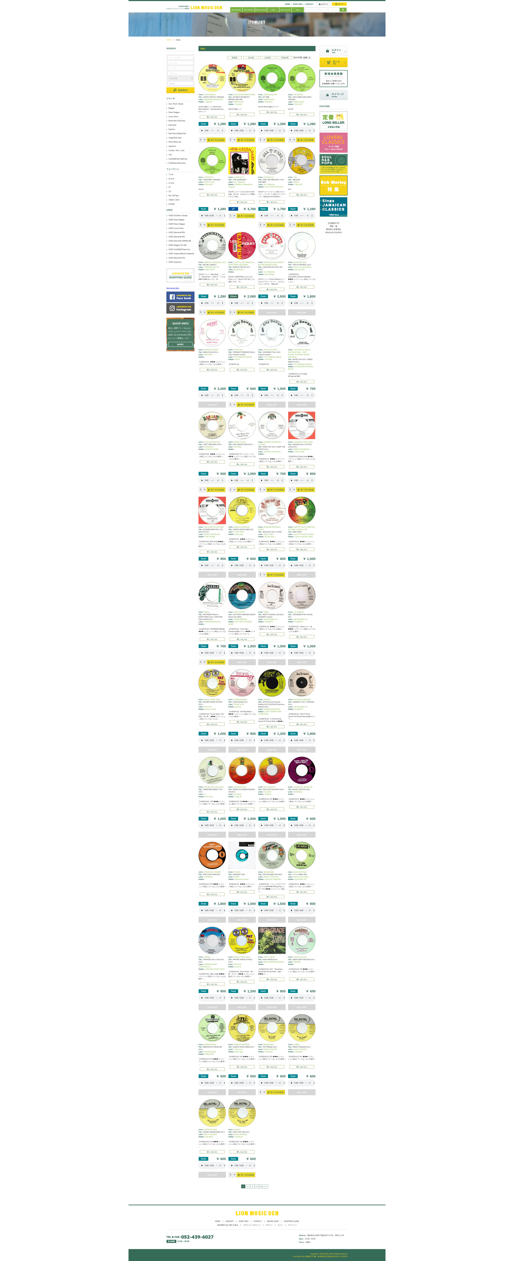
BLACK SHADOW (270, 1049)
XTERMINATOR (210, 267)
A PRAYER (209, 969)
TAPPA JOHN (308, 442)
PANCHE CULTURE (216, 527)
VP (218, 267)
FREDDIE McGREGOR (272, 442)
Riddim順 (284, 58)
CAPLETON (238, 350)
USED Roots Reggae (177, 224)
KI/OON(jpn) (298, 792)
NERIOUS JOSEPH (211, 350)
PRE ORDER (248, 10)
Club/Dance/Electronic (177, 163)
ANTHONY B (208, 177)
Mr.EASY (237, 1130)
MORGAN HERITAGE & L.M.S (215, 262)
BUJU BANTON (269, 787)
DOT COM (209, 797)
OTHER (172, 204)
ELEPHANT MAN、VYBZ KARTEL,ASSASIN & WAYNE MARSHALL (298, 354)
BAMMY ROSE (271, 265)
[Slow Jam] (239, 534)
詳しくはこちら (212, 117)
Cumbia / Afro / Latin (176, 150)
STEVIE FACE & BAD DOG (214, 787)
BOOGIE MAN (269, 872)
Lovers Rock (173, 117)
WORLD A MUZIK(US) (301, 449)
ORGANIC (297, 962)
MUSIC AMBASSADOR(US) (274, 962)
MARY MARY (210, 270)
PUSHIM (237, 872)
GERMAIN (207, 99)
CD (170, 191)
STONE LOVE (239, 704)
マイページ (292, 1225)
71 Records (238, 1049)
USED (273, 10)
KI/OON (236, 877)
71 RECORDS (239, 532)
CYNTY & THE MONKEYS (243, 262)
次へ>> (264, 1186)
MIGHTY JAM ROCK (271, 877)
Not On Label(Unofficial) (302, 267)
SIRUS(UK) (208, 355)
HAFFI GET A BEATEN (273, 879)
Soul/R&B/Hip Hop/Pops (178, 159)
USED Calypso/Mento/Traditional (181, 254)
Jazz (170, 155)
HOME (287, 4)
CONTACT (309, 4)
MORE (180, 344)
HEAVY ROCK (219, 969)
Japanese (172, 146)
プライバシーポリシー (252, 1225)
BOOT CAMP (268, 534)
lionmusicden (173, 288)
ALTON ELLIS (239, 177)
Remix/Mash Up (175, 142)
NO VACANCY (270, 537)
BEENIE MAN (269, 1045)
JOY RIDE (268, 359)
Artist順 (251, 58)
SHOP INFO (298, 4)
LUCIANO (261, 444)
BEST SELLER (285, 10)
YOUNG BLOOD (210, 1052)
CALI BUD (237, 794)
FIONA (266, 612)
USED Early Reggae (176, 220)
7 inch (171, 174)
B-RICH (296, 182)
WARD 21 (267, 700)
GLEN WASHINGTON (212, 442)
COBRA (296, 1045)
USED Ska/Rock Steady (178, 216)
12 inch (171, 183)
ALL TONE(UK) (239, 182)
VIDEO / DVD (174, 200)
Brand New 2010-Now (177, 121)
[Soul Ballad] (269, 274)
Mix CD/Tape (174, 196)
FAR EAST (269, 102)
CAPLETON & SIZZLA (301, 350)
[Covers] (238, 707)
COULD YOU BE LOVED (304, 537)
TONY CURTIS (239, 612)
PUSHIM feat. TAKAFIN (212, 872)
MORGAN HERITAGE (242, 527)
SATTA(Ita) (237, 447)
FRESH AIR (209, 1054)
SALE (298, 10)
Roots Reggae (174, 112)
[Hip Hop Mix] (300, 270)
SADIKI (260, 529)
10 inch (171, 179)
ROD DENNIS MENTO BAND (244, 95)
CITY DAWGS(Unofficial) (243, 357)
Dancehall (172, 125)
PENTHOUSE (218, 99)
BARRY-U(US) (299, 102)
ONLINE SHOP (273, 1221)
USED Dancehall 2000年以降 (180, 241)
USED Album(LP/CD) (177, 258)
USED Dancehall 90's (177, 237)
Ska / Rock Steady (176, 104)
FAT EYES (207, 707)
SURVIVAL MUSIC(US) (272, 452)
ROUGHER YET (301, 879)
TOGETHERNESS (240, 619)
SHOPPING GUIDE (291, 1221)
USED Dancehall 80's (177, 232)
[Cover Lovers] (210, 709)
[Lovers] (238, 967)
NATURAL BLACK (300, 957)
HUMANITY (269, 622)
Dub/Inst (172, 129)
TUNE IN (238, 797)
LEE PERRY (243, 265)
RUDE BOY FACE (300, 872)
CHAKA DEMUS (210, 95)
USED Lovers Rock (176, 228)
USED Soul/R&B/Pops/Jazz (179, 249)
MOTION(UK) (238, 270)
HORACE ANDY (240, 442)
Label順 (268, 58)
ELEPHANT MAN (300, 262)
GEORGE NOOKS (270, 95)
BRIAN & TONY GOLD (212, 700)
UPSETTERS (233, 265)
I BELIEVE (298, 184)
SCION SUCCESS (270, 350)
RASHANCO (208, 447)
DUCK (237, 359)
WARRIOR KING (240, 787)
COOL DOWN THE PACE (274, 187)
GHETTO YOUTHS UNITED (304, 534)
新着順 (234, 58)
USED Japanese (175, 262)
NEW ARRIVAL (236, 10)
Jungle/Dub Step (175, 138)
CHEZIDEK (298, 442)
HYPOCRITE (299, 367)
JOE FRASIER (269, 619)
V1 (205, 794)
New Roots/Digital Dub (177, 133)
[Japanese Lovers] (241, 879)
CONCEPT (229, 1221)
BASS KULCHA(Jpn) (301, 877)
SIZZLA (206, 612)
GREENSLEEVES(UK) (212, 622)
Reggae (171, 108)
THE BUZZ (269, 1052)
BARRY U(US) (269, 99)
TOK (295, 177)
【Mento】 (209, 102)
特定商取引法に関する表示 (227, 1225)
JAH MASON (298, 95)
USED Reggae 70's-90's (178, 245)
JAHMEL (207, 957)
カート (280, 1225)
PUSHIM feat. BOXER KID (303, 787)
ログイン (269, 1225)
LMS (205, 527)
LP (170, 187)
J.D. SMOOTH (299, 612)
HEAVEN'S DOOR (211, 449)
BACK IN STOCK (261, 10)
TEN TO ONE (299, 452)
